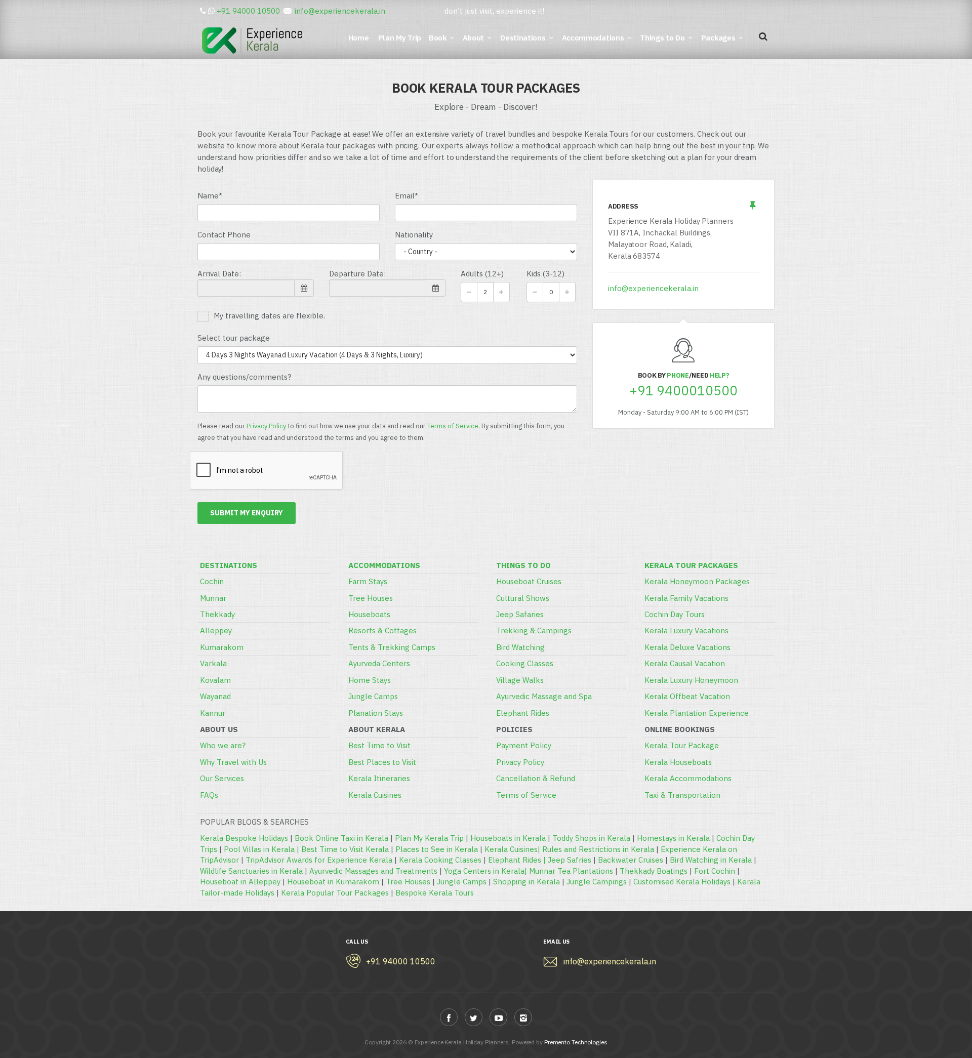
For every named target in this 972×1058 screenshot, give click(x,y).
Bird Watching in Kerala (711, 860)
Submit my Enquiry (246, 512)
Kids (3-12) (545, 273)
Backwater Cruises (630, 860)
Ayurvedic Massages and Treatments (373, 871)
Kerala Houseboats (678, 762)
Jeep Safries (569, 860)
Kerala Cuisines (374, 795)
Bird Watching (520, 647)
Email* (406, 195)
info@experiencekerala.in (340, 11)
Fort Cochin (714, 871)
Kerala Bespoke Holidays (244, 838)
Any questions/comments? (244, 377)
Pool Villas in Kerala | (262, 849)
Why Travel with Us (233, 762)
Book (438, 38)
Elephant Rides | (518, 860)
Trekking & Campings (534, 630)
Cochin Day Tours (674, 614)
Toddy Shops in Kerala (591, 838)
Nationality (414, 234)
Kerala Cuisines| (513, 849)
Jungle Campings (596, 881)
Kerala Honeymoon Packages (697, 581)
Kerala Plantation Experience (696, 713)
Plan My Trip (400, 38)
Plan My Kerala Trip (429, 838)
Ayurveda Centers (379, 663)
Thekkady (217, 614)
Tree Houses (370, 598)
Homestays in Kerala (673, 838)
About (473, 38)
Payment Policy (523, 745)
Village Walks (520, 680)
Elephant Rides (522, 713)
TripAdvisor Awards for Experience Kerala (319, 860)
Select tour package (233, 338)
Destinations (522, 38)
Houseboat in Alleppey (240, 881)
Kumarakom (222, 647)
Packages (718, 38)
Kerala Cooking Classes (440, 860)
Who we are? (223, 745)
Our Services (222, 778)
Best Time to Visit (379, 745)
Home (360, 38)
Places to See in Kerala (436, 849)
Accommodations (593, 38)
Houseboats (369, 614)
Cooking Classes (524, 663)
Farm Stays (367, 581)
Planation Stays (375, 713)
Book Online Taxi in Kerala (341, 838)
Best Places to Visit (382, 762)
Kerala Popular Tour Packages (335, 893)
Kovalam (215, 680)
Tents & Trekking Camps (391, 647)
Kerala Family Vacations (686, 598)
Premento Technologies (576, 1042)
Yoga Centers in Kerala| (486, 871)
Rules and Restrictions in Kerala (598, 849)
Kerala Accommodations (688, 778)
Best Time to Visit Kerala (345, 849)
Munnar (213, 598)
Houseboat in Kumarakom (333, 881)
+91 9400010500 (683, 390)
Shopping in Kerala (526, 881)
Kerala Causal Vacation (684, 663)
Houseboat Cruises (528, 581)
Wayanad (215, 696)
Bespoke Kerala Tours (434, 893)
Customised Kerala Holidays (682, 881)
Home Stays (369, 680)
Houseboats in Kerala (508, 838)
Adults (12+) (482, 273)
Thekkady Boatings (653, 871)
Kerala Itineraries (379, 778)
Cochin (212, 581)
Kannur (212, 713)
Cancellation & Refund (535, 778)
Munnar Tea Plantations (571, 871)
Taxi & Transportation (682, 795)
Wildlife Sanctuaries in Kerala (251, 871)
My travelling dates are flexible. (269, 315)
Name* (209, 195)
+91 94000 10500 (248, 11)
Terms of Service (452, 426)
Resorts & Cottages (382, 630)
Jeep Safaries (520, 614)
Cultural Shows (522, 598)
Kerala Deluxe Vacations (687, 647)
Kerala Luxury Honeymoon (691, 680)
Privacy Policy (266, 426)
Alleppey (216, 630)
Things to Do (662, 38)
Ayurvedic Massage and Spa (544, 696)
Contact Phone (224, 234)
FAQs (209, 795)
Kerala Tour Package (681, 745)
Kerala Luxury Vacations (686, 630)
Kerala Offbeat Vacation (687, 696)
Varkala (213, 663)
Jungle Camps (373, 696)
